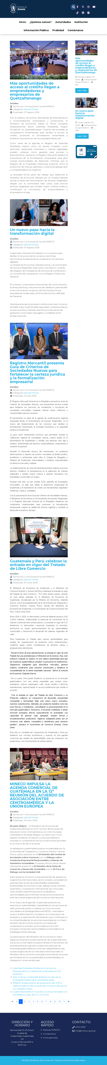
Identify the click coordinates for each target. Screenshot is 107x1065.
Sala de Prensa (31, 109)
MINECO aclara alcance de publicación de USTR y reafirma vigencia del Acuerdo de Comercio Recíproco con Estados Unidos (40, 986)
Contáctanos (49, 1034)
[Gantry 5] (18, 8)
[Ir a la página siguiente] (64, 1001)
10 (60, 1001)
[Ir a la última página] (68, 1001)
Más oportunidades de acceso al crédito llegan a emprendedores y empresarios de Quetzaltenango (34, 90)
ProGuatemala (50, 1037)
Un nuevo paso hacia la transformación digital (32, 231)
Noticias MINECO (51, 1030)
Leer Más (82, 90)
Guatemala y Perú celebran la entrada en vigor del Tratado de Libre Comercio (38, 565)
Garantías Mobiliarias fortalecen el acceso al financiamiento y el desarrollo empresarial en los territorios (37, 971)
